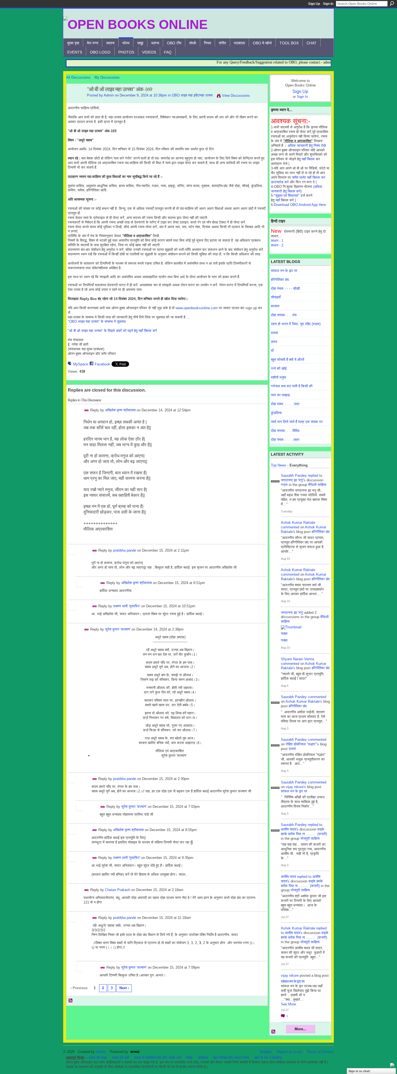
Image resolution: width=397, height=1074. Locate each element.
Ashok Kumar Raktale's (303, 701)
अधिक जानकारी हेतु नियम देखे (307, 146)
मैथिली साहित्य (317, 485)
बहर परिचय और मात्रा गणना (231, 1058)
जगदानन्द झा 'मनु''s (293, 480)
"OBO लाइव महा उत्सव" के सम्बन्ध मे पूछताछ (97, 321)
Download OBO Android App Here (300, 205)
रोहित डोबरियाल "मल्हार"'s (302, 744)
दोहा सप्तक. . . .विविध (285, 431)
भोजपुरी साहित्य (309, 838)
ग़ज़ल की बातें (120, 1058)
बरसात (275, 306)
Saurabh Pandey (294, 475)
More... (300, 1029)
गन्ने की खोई (279, 368)
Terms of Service (320, 1052)
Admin (109, 95)
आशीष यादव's (289, 829)
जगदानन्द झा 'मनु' (292, 613)
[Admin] (75, 101)
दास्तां (274, 333)
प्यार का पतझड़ (280, 395)
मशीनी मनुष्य (278, 377)
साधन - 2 (277, 245)
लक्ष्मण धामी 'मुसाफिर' (126, 606)
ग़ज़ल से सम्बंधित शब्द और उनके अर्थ (157, 1058)
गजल (284, 485)
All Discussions (78, 77)
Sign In (328, 4)
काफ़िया (203, 1058)
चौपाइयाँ (276, 297)
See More (288, 1004)
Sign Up (314, 4)
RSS (70, 1000)
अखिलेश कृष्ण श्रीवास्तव (120, 410)
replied (313, 475)
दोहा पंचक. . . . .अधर (285, 440)
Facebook (102, 364)
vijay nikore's (296, 787)
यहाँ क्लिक (308, 159)
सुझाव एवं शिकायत (286, 196)
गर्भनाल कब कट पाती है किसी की (291, 386)
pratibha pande (124, 550)
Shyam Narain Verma (297, 659)
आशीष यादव (288, 877)
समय (274, 342)
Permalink (86, 410)
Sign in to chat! (359, 1071)
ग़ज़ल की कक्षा (98, 1058)
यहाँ (277, 200)
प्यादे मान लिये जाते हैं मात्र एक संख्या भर (297, 422)
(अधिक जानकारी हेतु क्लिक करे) (296, 189)
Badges (266, 1052)
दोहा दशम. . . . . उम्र (285, 404)
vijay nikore (290, 975)
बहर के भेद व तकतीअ (268, 1058)
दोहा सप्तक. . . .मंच (284, 315)
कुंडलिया (276, 413)
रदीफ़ (189, 1058)
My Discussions (107, 77)
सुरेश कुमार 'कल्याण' (117, 629)
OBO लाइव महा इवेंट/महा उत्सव (192, 95)
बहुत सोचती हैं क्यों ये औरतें (287, 360)
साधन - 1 (277, 241)
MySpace (80, 364)
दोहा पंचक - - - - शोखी (285, 288)
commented (290, 527)
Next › (124, 988)
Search (392, 3)
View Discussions (236, 96)
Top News (278, 465)
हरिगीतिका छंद (280, 280)
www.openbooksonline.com (197, 308)
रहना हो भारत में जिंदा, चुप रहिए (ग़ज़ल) (296, 324)
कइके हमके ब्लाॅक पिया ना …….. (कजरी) (304, 831)
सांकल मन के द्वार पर (284, 271)
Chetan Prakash (117, 890)
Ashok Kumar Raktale (298, 523)
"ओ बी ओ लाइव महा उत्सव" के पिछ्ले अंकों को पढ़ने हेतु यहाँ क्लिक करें (112, 331)
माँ (272, 351)
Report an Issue (289, 1052)
